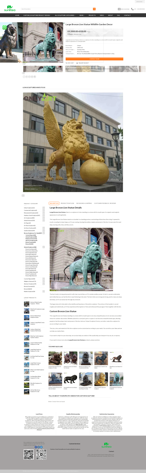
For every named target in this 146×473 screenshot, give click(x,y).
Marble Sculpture (75, 449)
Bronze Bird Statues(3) (31, 268)
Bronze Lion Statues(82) (31, 249)
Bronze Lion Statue (82, 68)
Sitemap (52, 471)
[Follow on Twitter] (41, 447)
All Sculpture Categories (64, 15)
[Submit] (94, 9)
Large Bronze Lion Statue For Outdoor (33, 185)
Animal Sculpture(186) (31, 237)
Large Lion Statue (90, 68)
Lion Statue (115, 68)
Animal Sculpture (74, 65)
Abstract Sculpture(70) (31, 240)
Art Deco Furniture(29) (30, 228)
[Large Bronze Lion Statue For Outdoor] (73, 142)
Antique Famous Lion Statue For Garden (70, 367)
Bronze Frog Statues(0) (31, 274)
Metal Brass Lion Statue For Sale (116, 367)
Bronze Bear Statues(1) (31, 254)
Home (17, 15)
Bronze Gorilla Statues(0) (31, 261)
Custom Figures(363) (31, 235)
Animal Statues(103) (29, 220)
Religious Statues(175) (31, 238)
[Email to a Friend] (29, 76)
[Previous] (22, 73)
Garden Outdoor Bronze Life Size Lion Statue (55, 388)
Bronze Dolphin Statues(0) (32, 272)
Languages (139, 1)
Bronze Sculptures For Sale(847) (33, 233)
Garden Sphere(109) (29, 230)
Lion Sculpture (109, 68)
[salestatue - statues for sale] (9, 8)
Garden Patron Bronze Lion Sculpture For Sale (54, 367)
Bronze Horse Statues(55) (32, 251)
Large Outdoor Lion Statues (100, 68)
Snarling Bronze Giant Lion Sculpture (116, 388)
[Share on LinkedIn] (35, 76)
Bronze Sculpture (66, 449)
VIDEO (102, 15)
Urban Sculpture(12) (29, 207)
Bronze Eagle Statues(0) (31, 252)
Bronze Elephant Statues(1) (32, 256)
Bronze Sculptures (66, 471)
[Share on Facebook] (24, 76)
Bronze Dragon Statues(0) (32, 265)
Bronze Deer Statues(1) (31, 259)
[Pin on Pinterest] (32, 76)
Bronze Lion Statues (82, 65)
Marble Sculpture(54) (29, 291)
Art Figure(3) (27, 223)
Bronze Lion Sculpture (73, 68)
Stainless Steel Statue (56, 449)
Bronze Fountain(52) (31, 242)
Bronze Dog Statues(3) (31, 270)
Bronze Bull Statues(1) (31, 258)
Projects (92, 15)
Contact (127, 15)
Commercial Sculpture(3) (30, 210)
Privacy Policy (58, 471)
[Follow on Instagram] (38, 447)
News (81, 15)
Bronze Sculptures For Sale (93, 65)
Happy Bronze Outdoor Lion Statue (100, 367)
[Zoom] (24, 62)
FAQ (118, 15)
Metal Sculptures (74, 471)
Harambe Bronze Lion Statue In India (70, 388)
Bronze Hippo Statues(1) (31, 275)
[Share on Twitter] (27, 76)
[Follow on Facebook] (36, 447)
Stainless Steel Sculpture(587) (32, 215)
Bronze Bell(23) (29, 244)
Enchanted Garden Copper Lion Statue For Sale (85, 388)
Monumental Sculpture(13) (31, 213)
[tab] (54, 203)
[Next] (24, 73)
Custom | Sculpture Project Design (36, 15)
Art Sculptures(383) (29, 218)
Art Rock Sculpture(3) (29, 225)
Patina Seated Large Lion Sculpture (100, 388)
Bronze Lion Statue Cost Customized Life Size (84, 367)
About (110, 15)
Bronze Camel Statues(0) (31, 267)
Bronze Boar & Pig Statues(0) (32, 263)
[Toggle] (44, 208)
